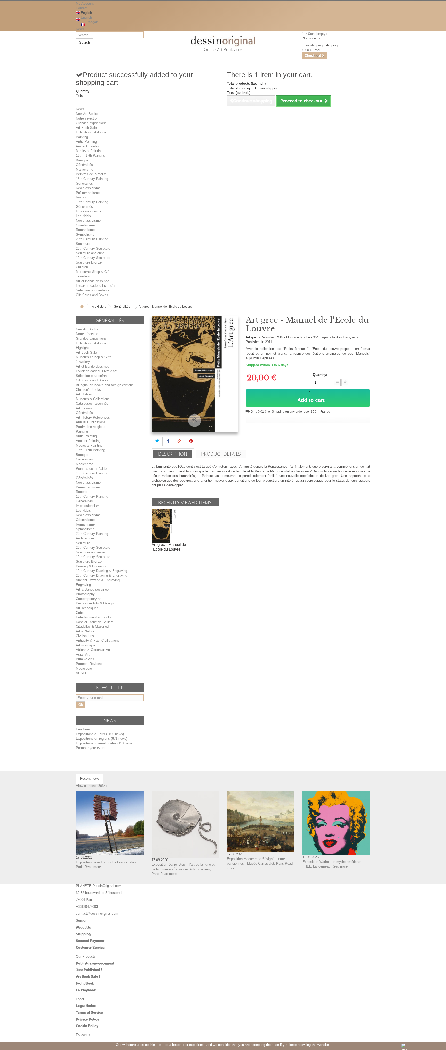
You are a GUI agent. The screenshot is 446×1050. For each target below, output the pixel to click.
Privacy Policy (87, 1019)
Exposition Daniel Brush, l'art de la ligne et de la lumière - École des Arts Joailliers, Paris (183, 869)
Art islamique (85, 645)
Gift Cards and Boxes (92, 295)
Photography (85, 594)
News (80, 29)
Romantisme (85, 230)
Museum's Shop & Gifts (94, 272)
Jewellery (83, 276)
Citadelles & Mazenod (92, 627)
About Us (83, 927)
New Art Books (87, 114)
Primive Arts (85, 659)
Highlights (83, 348)
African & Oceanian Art (93, 650)
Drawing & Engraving (91, 566)
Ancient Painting (88, 146)
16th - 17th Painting (90, 155)
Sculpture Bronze (89, 262)
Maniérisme (84, 169)
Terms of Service (89, 1012)
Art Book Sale (86, 128)
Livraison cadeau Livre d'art (96, 286)
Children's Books (88, 390)
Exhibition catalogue (91, 132)
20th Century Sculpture (93, 248)
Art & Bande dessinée (92, 589)
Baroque (82, 160)
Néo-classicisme (88, 188)
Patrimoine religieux (90, 427)
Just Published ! (89, 970)
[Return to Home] (82, 307)
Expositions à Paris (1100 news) (100, 734)
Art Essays (84, 408)
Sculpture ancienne (90, 253)
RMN (279, 337)
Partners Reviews (89, 664)
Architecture (85, 538)
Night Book (85, 983)
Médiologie (84, 668)
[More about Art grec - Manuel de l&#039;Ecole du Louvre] (164, 526)
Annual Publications (91, 422)
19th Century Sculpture (93, 258)
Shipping (83, 934)
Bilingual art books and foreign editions (105, 385)
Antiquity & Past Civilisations (98, 640)
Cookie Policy (87, 1026)
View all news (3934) (91, 786)
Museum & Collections (93, 399)
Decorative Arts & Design (95, 603)
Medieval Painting (89, 151)
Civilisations (85, 636)
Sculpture (83, 244)
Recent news (89, 779)
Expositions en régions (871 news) (101, 739)
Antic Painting (86, 142)
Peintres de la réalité (91, 174)
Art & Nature (85, 631)
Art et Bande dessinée (92, 281)
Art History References (93, 417)
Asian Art (83, 654)
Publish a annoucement (95, 963)
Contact (81, 8)
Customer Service (90, 947)
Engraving (83, 585)
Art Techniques (87, 608)
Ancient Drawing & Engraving (98, 580)
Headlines (83, 729)
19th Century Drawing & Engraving (101, 571)
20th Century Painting (92, 239)
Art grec (252, 337)
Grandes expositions (91, 123)
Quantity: (320, 375)
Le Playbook (86, 990)
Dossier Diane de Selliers (95, 622)
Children (82, 267)
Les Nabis (83, 216)
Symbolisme (85, 234)
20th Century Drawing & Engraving (101, 575)
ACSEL (81, 673)
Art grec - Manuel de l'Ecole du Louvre (169, 546)
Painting (82, 137)
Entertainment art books (94, 617)
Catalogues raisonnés (92, 403)
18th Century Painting (92, 179)
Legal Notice (86, 1006)
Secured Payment (90, 941)
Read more (93, 867)
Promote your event (90, 748)
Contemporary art (89, 599)
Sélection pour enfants (92, 290)
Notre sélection (87, 118)
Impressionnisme (88, 211)
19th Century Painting (92, 202)
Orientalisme (85, 225)
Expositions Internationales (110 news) (104, 743)
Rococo (81, 197)
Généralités (84, 165)
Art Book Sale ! (88, 977)
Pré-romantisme (88, 193)
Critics (80, 613)
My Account (85, 3)
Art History (99, 306)
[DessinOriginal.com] (223, 41)
